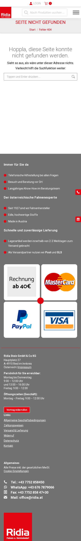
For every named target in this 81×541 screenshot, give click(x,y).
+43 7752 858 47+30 (33, 492)
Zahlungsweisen (13, 425)
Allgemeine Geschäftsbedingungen (25, 420)
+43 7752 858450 (31, 482)
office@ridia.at (31, 497)
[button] (16, 6)
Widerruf (9, 435)
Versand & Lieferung (16, 430)
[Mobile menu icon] (76, 12)
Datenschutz (11, 440)
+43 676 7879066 (41, 487)
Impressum (24, 367)
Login (37, 3)
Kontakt (8, 445)
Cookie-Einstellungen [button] (16, 471)
